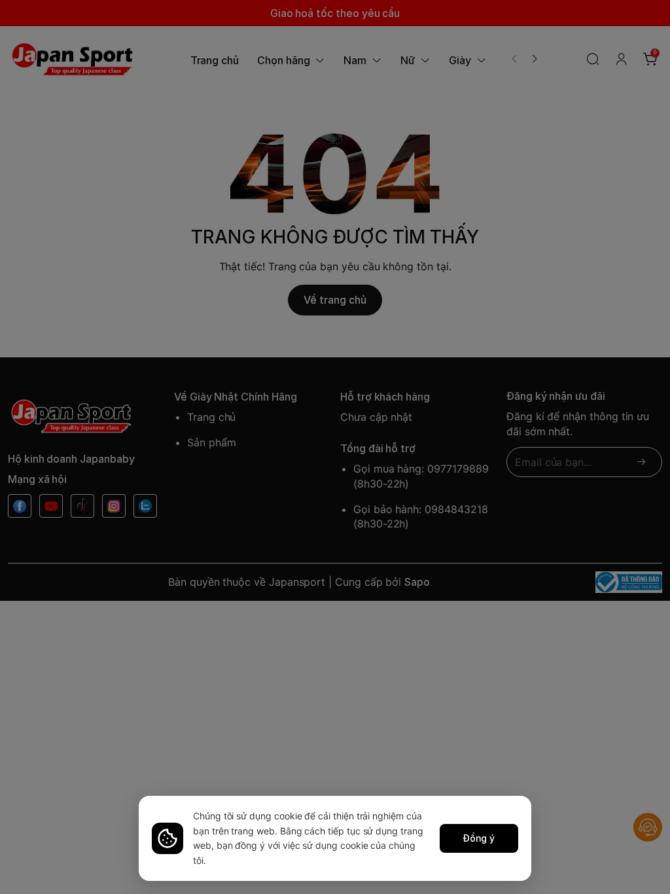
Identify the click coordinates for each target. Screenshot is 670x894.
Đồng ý (479, 838)
